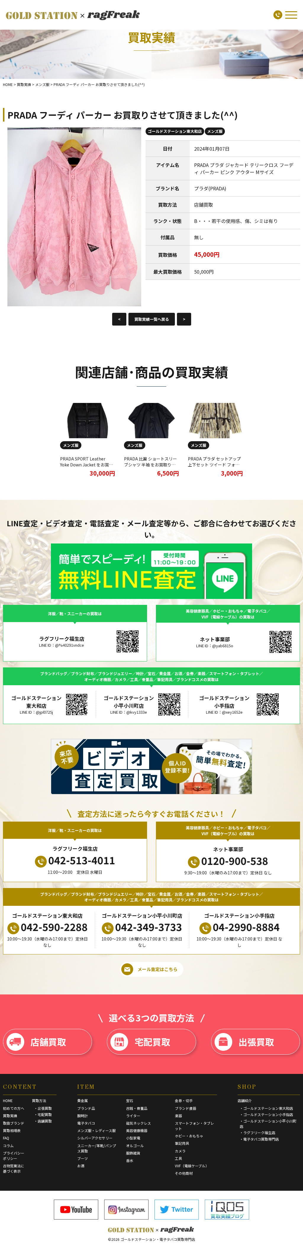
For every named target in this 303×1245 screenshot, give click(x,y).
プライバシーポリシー (13, 1155)
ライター (133, 1115)
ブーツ (82, 1158)
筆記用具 (182, 1143)
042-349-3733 (148, 926)
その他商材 (184, 1173)
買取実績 (10, 1115)
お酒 (80, 1165)
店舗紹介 (245, 1100)
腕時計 (82, 1115)
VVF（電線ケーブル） (192, 1165)
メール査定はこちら (158, 969)
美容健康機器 (136, 1130)
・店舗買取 (43, 1120)
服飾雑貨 (133, 1152)
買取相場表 (12, 1130)
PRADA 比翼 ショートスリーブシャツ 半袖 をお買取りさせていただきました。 (150, 464)
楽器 (178, 1115)
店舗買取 (48, 1041)
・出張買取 (43, 1108)
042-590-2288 (54, 926)
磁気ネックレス (138, 1123)
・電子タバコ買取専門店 (259, 1139)
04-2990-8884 (246, 926)
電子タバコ (86, 1123)
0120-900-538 (234, 860)
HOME (8, 1100)
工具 (178, 1158)
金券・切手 (184, 1100)
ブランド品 (86, 1108)
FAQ (6, 1137)
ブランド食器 (185, 1108)
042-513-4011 (81, 860)
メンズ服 (215, 131)
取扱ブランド (13, 1123)
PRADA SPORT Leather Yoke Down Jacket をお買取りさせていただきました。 (86, 464)
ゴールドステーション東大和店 (175, 131)
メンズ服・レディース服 (96, 1130)
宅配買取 (152, 1041)
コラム (8, 1145)
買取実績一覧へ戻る (151, 319)
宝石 (129, 1100)
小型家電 (133, 1137)
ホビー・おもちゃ (189, 1135)
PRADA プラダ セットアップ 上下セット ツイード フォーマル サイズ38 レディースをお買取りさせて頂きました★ (215, 467)
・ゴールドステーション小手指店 (266, 1114)
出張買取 (256, 1041)
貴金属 (82, 1100)
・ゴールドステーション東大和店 (266, 1108)
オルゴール (135, 1145)
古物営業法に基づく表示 (13, 1168)
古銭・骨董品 (136, 1108)
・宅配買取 (43, 1114)
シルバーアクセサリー (94, 1137)
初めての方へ (13, 1108)
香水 (129, 1160)
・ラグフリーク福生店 (257, 1132)
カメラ (180, 1150)
